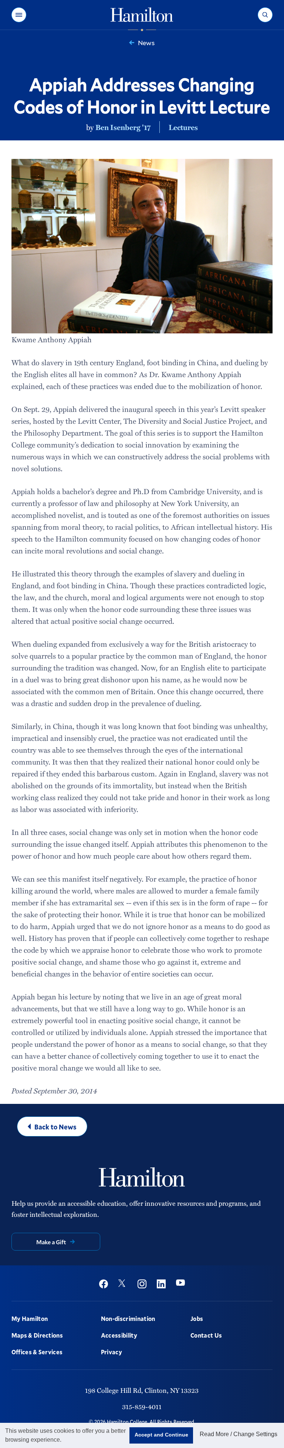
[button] (19, 15)
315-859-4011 (142, 1406)
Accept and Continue (161, 1435)
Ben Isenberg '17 (123, 127)
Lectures (183, 127)
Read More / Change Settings (238, 1434)
